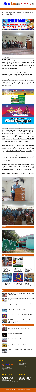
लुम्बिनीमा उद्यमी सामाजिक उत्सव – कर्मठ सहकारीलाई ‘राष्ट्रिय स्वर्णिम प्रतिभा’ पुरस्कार (20, 339)
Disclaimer (28, 389)
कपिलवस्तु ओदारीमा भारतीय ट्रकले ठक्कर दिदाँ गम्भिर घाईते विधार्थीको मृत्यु (20, 349)
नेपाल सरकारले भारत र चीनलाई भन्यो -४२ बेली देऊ (6, 285)
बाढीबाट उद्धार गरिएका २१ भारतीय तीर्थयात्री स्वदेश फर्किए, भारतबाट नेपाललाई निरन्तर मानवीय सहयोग (6, 270)
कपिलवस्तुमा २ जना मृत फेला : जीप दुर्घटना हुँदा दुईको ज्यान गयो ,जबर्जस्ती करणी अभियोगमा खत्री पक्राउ (18, 286)
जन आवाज (5, 57)
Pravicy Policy (24, 389)
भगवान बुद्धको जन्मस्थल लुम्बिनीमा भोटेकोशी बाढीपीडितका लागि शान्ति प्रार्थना (29, 270)
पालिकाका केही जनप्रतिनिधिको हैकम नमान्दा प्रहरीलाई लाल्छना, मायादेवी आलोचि (20, 344)
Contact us (20, 389)
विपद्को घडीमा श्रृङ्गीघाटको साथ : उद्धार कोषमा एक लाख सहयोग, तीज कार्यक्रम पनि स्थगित (18, 270)
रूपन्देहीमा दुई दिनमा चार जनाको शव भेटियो (15, 333)
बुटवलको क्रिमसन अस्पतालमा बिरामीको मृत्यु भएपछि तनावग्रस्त (18, 328)
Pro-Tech (20, 390)
